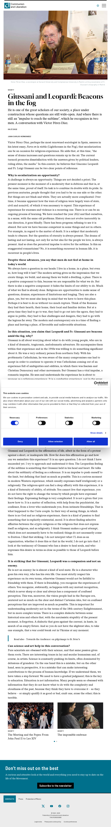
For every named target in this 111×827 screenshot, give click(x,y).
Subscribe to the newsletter (55, 785)
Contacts (9, 799)
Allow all (91, 441)
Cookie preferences (70, 822)
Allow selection (55, 441)
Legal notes (38, 822)
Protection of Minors (33, 799)
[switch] (42, 423)
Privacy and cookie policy (53, 822)
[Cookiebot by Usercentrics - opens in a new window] (96, 383)
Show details (96, 433)
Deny (20, 441)
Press (21, 799)
